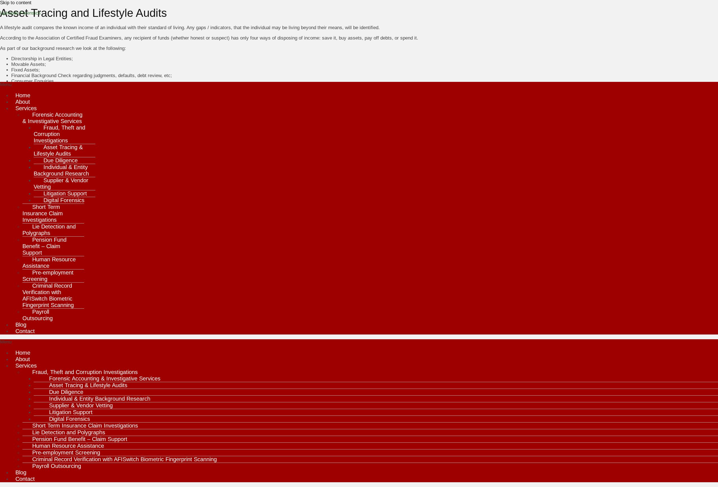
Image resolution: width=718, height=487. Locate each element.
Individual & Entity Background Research (61, 170)
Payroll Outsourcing (37, 315)
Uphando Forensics (20, 13)
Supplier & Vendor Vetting (61, 183)
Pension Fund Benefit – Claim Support (44, 246)
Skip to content (15, 2)
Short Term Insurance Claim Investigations (42, 213)
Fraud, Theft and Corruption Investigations (59, 134)
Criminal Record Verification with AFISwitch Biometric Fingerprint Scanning (48, 295)
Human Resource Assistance (49, 262)
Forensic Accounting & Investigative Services (52, 118)
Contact (25, 331)
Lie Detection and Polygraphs (49, 229)
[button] (359, 84)
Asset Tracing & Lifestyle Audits (58, 150)
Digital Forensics (63, 200)
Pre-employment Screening (47, 275)
